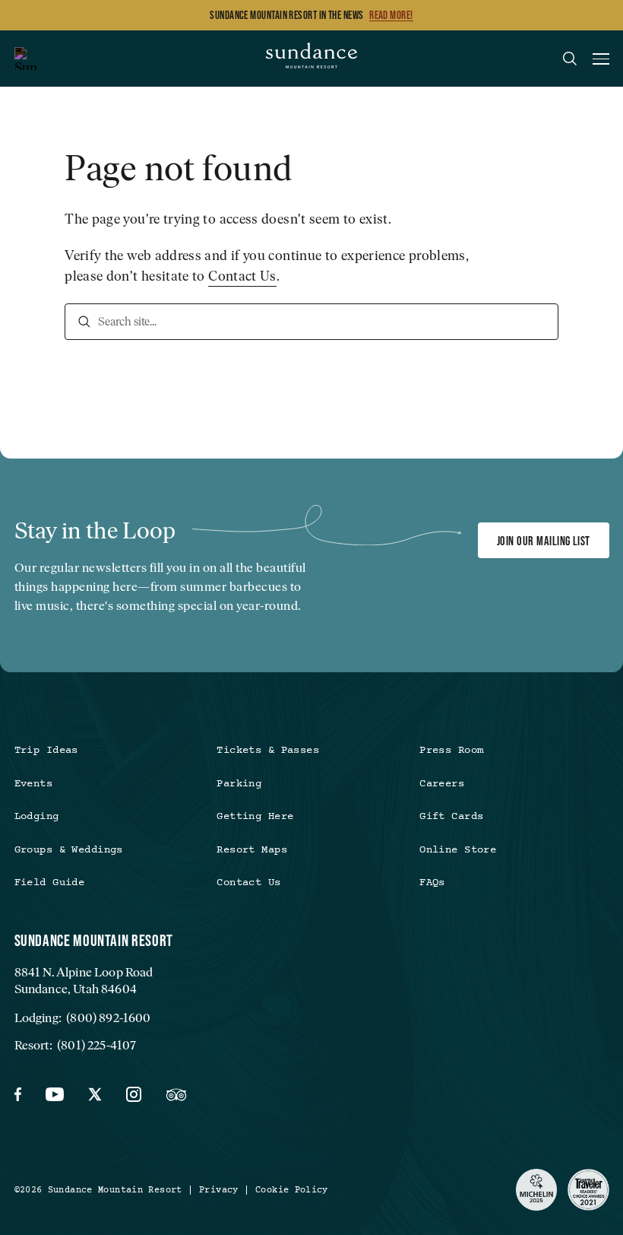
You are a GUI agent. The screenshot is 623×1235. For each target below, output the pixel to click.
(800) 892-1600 (108, 1017)
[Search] (84, 322)
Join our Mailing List (543, 541)
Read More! (391, 15)
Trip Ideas (46, 750)
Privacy (219, 1190)
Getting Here (255, 817)
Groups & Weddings (68, 850)
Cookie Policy (291, 1190)
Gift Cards (451, 817)
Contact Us (242, 276)
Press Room (451, 750)
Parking (239, 784)
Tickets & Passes (268, 750)
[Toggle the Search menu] (570, 58)
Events (33, 784)
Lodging (36, 817)
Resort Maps (252, 850)
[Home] (311, 59)
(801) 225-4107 (96, 1044)
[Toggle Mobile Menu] (601, 61)
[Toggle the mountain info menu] (25, 58)
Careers (441, 784)
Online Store (457, 850)
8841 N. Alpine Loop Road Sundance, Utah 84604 (83, 980)
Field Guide (49, 883)
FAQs (432, 883)
